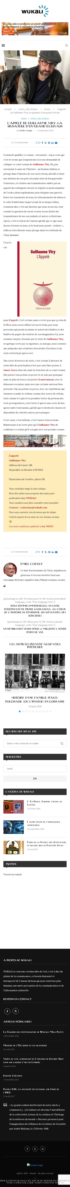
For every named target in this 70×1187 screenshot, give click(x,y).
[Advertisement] (35, 910)
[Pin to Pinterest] (49, 142)
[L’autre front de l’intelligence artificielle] (13, 827)
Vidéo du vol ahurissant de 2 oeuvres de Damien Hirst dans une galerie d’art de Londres (33, 1061)
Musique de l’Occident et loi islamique (25, 1045)
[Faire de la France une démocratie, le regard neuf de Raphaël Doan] (13, 847)
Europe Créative (12, 1076)
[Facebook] (7, 1011)
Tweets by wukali (12, 874)
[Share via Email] (56, 142)
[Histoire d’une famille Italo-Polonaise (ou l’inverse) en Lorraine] (35, 673)
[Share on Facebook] (42, 142)
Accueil (7, 109)
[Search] (66, 45)
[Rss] (42, 1149)
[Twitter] (16, 1011)
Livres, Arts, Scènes (28, 109)
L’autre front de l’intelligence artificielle (43, 823)
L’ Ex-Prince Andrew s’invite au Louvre (44, 803)
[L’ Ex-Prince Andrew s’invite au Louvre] (13, 807)
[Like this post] (39, 142)
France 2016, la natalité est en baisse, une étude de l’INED (31, 1091)
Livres (47, 109)
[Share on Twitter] (45, 142)
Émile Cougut (26, 130)
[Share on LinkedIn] (52, 142)
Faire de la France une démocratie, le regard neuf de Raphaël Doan (47, 844)
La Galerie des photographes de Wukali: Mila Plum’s (33, 1032)
